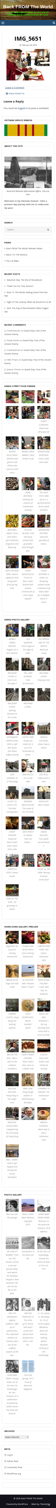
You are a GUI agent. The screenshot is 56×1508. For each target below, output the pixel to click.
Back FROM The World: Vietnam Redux (24, 248)
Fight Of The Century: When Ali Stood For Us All (29, 302)
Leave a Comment (14, 87)
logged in (23, 108)
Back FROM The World (28, 6)
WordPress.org (14, 1473)
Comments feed (14, 1467)
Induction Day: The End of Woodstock (24, 280)
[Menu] (3, 23)
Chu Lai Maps (12, 260)
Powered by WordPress (17, 1504)
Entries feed (12, 1461)
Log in (10, 1455)
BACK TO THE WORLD (16, 254)
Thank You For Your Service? (20, 286)
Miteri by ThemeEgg (40, 1504)
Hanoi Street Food (17, 93)
